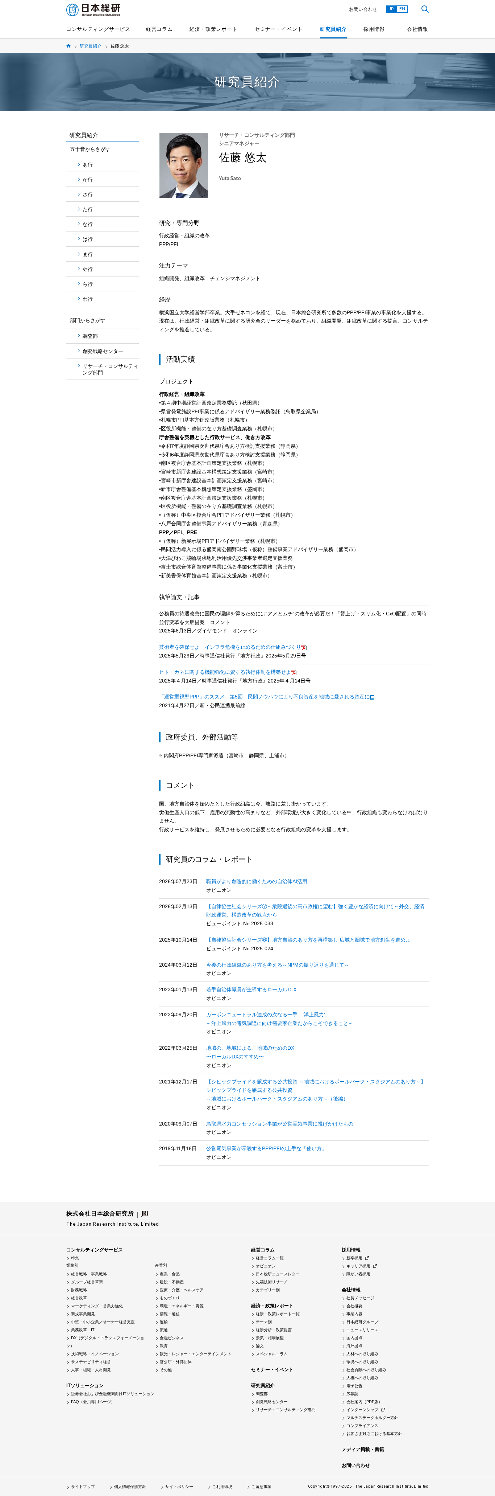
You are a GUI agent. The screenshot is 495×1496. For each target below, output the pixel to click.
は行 (88, 239)
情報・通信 (170, 1314)
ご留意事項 (261, 1486)
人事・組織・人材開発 (91, 1370)
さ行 (88, 194)
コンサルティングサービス (98, 29)
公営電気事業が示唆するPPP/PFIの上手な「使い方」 (266, 1148)
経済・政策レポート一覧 (278, 1314)
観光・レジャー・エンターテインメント (196, 1354)
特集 (75, 1258)
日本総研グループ (362, 1322)
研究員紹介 (333, 29)
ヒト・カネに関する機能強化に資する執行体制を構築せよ (225, 672)
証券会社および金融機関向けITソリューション (112, 1394)
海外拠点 (354, 1346)
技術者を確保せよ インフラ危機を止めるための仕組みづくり (230, 647)
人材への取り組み (362, 1354)
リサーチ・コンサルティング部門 (110, 369)
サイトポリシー (179, 1486)
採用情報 (374, 29)
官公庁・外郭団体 (176, 1362)
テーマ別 (264, 1322)
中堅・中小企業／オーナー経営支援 (103, 1322)
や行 (88, 269)
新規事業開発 (83, 1314)
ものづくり (170, 1298)
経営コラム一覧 (270, 1258)
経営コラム (159, 29)
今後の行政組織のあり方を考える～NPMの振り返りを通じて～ (277, 965)
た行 (88, 209)
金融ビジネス (172, 1338)
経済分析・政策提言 (274, 1330)
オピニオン (266, 1266)
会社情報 (417, 29)
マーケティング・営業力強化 (97, 1306)
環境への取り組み (362, 1362)
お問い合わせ (363, 9)
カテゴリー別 (268, 1290)
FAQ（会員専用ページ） (93, 1401)
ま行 (88, 254)
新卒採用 (354, 1258)
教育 (164, 1346)
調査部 (90, 336)
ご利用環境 (222, 1486)
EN (402, 8)
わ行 (88, 299)
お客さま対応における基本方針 (374, 1433)
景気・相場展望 (270, 1338)
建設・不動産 (172, 1282)
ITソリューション (85, 1385)
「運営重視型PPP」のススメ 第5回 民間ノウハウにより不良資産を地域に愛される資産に (264, 697)
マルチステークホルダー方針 (372, 1417)
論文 (260, 1346)
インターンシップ (362, 1409)
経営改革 (79, 1298)
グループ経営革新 (87, 1282)
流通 (164, 1330)
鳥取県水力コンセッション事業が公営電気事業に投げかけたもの (279, 1124)
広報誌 (352, 1394)
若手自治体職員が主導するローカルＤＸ (252, 989)
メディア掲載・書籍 (363, 1449)
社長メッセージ (360, 1298)
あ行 (88, 165)
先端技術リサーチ (272, 1282)
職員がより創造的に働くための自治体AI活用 (256, 881)
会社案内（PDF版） (364, 1401)
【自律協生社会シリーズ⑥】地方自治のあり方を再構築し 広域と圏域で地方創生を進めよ (308, 940)
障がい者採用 (358, 1274)
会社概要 (354, 1306)
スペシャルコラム (272, 1354)
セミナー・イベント (279, 29)
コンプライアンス (362, 1425)
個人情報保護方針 (130, 1486)
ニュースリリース (362, 1330)
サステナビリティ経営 (91, 1362)
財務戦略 (79, 1290)
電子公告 (354, 1386)
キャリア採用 (358, 1266)
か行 (88, 180)
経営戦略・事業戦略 (89, 1274)
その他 (166, 1370)
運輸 (164, 1322)
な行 (88, 224)
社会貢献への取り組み (366, 1370)
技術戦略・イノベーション (95, 1354)
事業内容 (354, 1314)
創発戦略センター (103, 351)
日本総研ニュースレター (278, 1274)
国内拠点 (354, 1338)
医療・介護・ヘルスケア (182, 1290)
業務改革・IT (83, 1330)
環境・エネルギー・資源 (182, 1306)
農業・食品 (170, 1274)
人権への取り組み (362, 1378)
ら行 (88, 284)
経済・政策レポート (213, 29)
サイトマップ (83, 1486)
